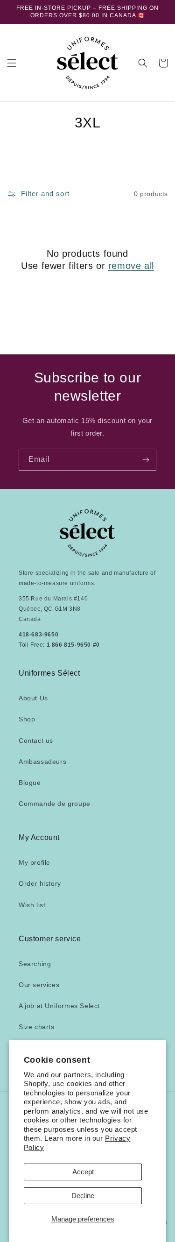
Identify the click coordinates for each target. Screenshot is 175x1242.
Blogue (30, 782)
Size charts (37, 1026)
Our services (39, 984)
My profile (34, 862)
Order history (40, 883)
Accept (83, 1172)
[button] (11, 63)
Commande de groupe (55, 803)
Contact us (36, 740)
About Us (33, 698)
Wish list (32, 905)
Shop (27, 719)
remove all (131, 266)
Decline (82, 1196)
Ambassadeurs (42, 761)
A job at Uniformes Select (59, 1005)
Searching (35, 963)
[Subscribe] (145, 460)
